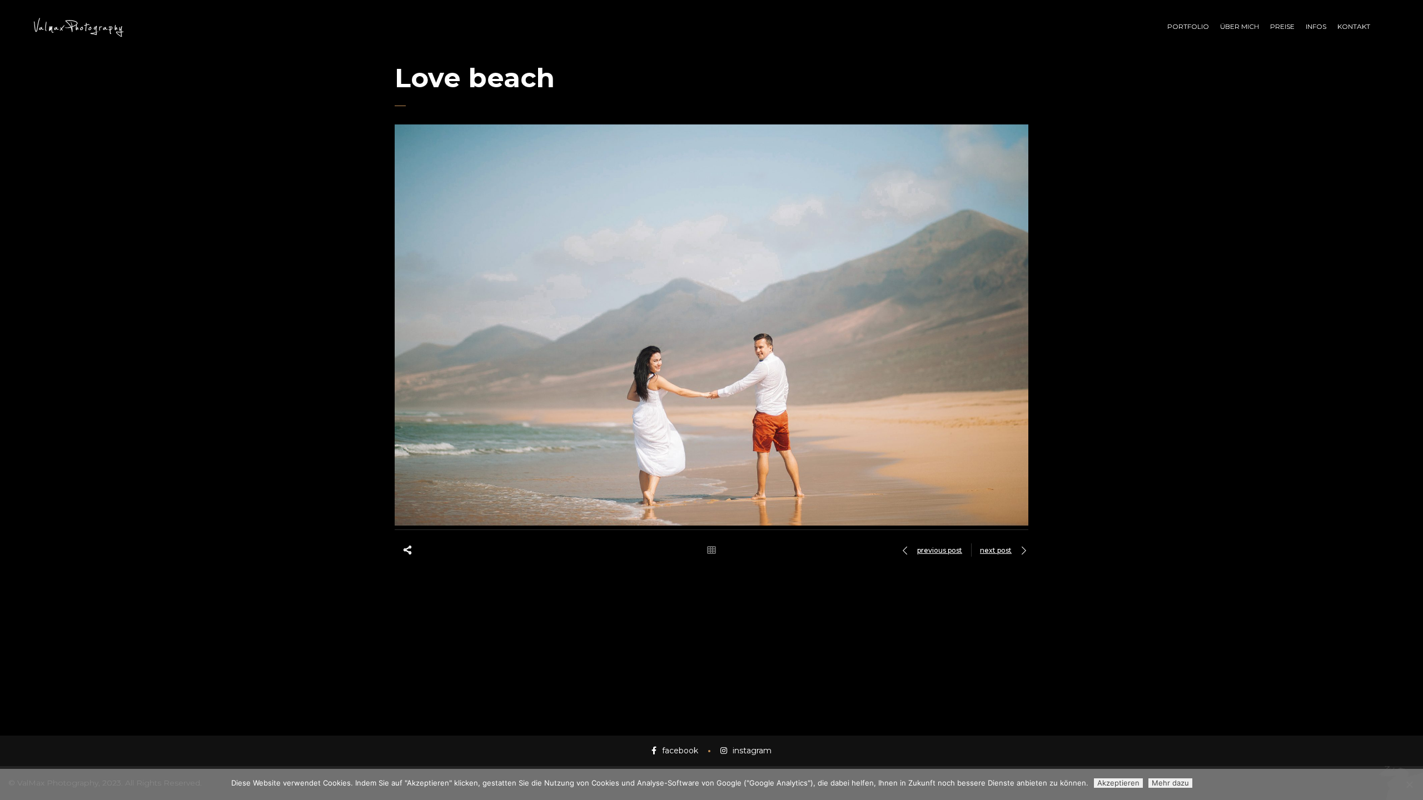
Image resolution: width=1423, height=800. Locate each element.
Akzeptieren (1118, 782)
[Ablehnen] (1409, 784)
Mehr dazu (1170, 782)
